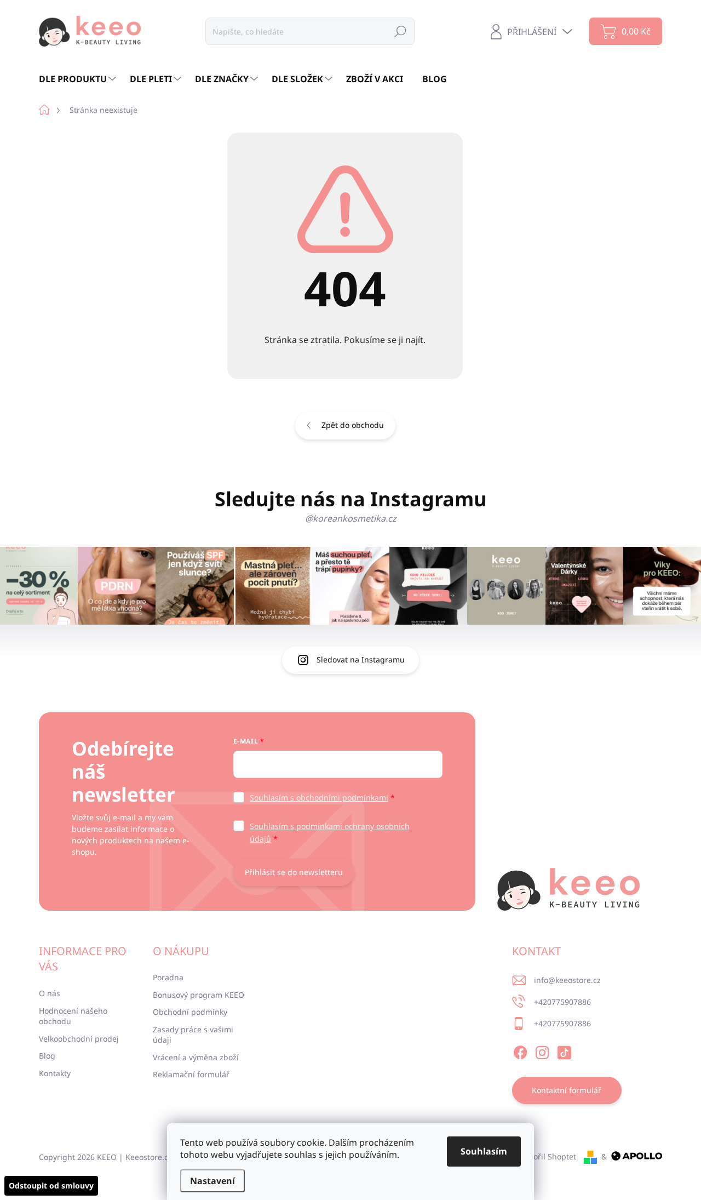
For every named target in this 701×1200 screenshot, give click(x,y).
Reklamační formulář (191, 1074)
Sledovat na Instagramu (361, 659)
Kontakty (55, 1073)
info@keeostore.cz (567, 980)
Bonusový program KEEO (198, 995)
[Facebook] (520, 1051)
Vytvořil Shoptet (547, 1156)
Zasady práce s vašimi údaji (193, 1034)
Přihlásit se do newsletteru (294, 872)
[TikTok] (564, 1051)
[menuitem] (79, 78)
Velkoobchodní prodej (79, 1038)
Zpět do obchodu (352, 425)
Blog (47, 1055)
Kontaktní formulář (566, 1090)
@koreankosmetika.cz (351, 518)
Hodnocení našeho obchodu (73, 1016)
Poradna (168, 977)
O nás (49, 993)
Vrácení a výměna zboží (196, 1057)
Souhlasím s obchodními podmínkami (319, 797)
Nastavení (212, 1181)
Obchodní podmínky (190, 1012)
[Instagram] (542, 1051)
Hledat (400, 31)
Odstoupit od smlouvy (51, 1185)
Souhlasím (484, 1151)
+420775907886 (562, 1002)
